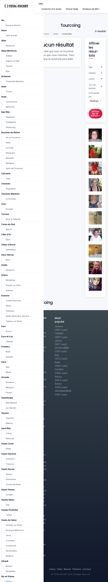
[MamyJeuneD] (95, 151)
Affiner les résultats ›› (95, 113)
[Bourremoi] (95, 168)
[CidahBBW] (95, 217)
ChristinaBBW (62, 348)
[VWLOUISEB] (95, 201)
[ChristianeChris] (95, 250)
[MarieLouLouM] (95, 234)
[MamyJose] (95, 135)
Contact (87, 569)
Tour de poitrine (92, 87)
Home (52, 569)
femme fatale (72, 9)
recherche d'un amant (51, 9)
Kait (57, 355)
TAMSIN (59, 333)
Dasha (58, 383)
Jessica (59, 326)
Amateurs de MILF (91, 9)
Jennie (58, 340)
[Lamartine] (95, 184)
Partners (76, 569)
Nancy (58, 376)
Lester (92, 79)
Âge (90, 67)
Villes (40, 4)
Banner (67, 569)
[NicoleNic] (95, 267)
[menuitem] (40, 3)
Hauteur (92, 73)
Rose (57, 362)
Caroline (59, 369)
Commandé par (94, 95)
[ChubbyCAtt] (95, 284)
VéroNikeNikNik (63, 391)
